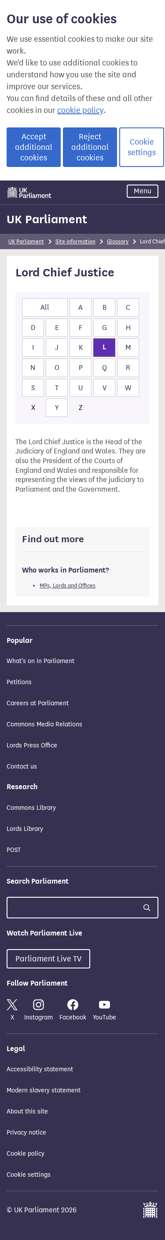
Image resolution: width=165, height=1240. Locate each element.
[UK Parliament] (29, 192)
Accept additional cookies (33, 147)
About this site (27, 1111)
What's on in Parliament (40, 661)
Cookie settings (142, 147)
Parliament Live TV (48, 959)
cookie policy (80, 110)
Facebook (72, 1017)
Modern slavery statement (44, 1090)
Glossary (117, 241)
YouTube (104, 1017)
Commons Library (31, 808)
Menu (142, 191)
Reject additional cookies (90, 147)
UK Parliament (47, 219)
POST (14, 850)
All (44, 307)
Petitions (19, 682)
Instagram (38, 1017)
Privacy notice (26, 1132)
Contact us (22, 766)
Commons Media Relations (44, 724)
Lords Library (25, 829)
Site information (75, 241)
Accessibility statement (40, 1069)
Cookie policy (25, 1153)
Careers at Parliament (38, 703)
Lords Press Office (32, 745)
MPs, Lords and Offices (67, 585)
